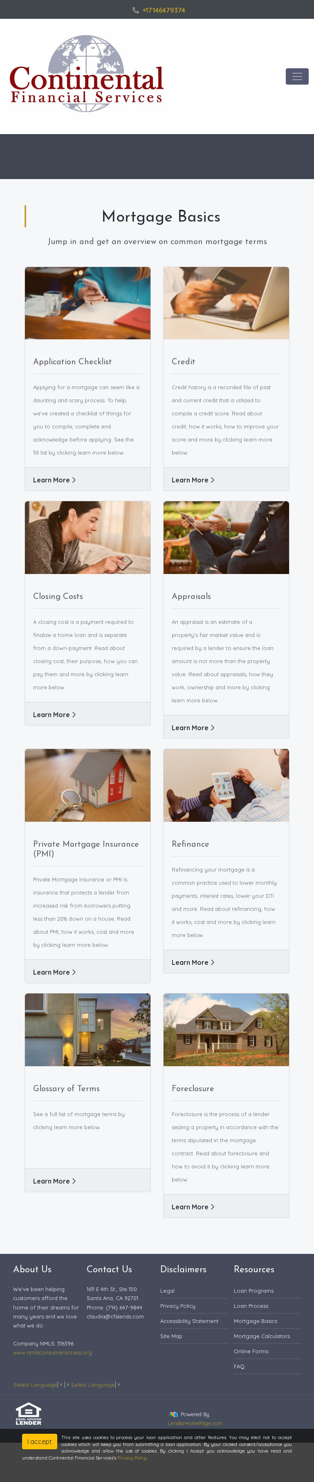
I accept (39, 1441)
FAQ (239, 1366)
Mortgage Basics (255, 1321)
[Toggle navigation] (297, 76)
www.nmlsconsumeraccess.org (52, 1352)
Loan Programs (254, 1290)
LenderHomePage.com (195, 1423)
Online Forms (251, 1351)
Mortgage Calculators (262, 1336)
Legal (167, 1290)
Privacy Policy (177, 1306)
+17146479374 (163, 10)
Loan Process (251, 1306)
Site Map (171, 1336)
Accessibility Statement (189, 1321)
